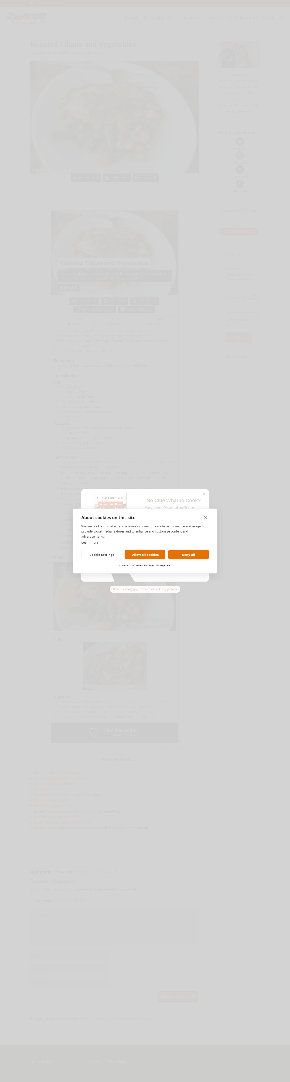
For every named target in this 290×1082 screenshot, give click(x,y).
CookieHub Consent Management (152, 565)
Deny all (188, 554)
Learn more (89, 542)
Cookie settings (101, 554)
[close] (205, 517)
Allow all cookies (145, 554)
